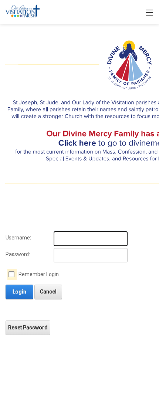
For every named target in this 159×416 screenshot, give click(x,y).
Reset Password (28, 328)
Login (19, 292)
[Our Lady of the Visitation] (23, 11)
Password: (18, 254)
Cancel (48, 292)
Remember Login (38, 274)
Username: (18, 238)
